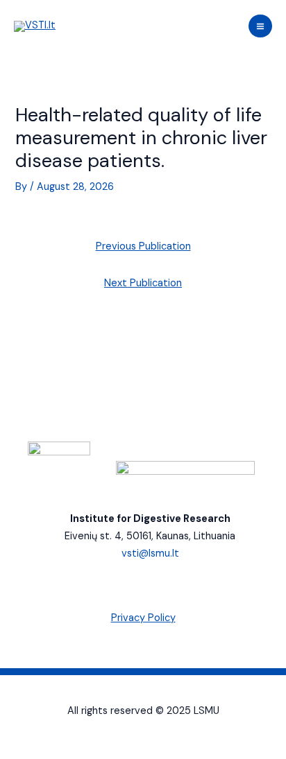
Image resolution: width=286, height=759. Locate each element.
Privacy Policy (143, 618)
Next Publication (143, 283)
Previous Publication (143, 246)
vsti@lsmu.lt (150, 553)
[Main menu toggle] (260, 26)
